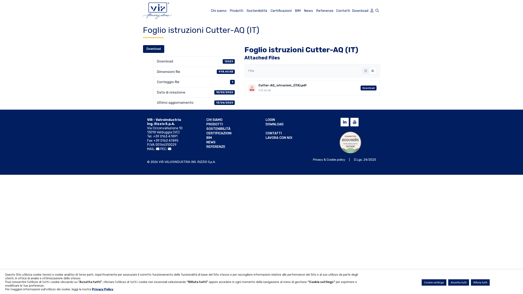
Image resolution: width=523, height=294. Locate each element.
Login (270, 120)
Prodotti (236, 11)
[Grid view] (365, 71)
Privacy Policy (102, 289)
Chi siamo (219, 11)
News (308, 11)
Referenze (324, 11)
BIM (298, 11)
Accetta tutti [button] (459, 282)
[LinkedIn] (345, 122)
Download (360, 11)
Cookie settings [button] (434, 282)
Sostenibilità (257, 11)
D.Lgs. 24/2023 (365, 159)
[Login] (371, 10)
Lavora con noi (279, 138)
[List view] (372, 71)
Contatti (343, 11)
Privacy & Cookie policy (329, 159)
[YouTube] (354, 122)
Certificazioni (281, 11)
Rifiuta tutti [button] (480, 282)
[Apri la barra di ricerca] (377, 10)
